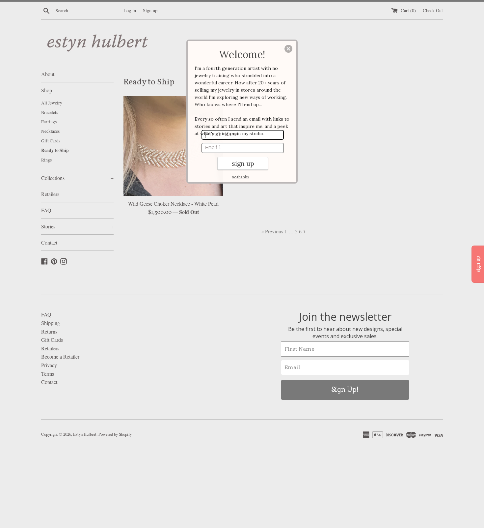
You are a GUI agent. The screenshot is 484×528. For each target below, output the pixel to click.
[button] (288, 49)
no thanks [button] (240, 176)
